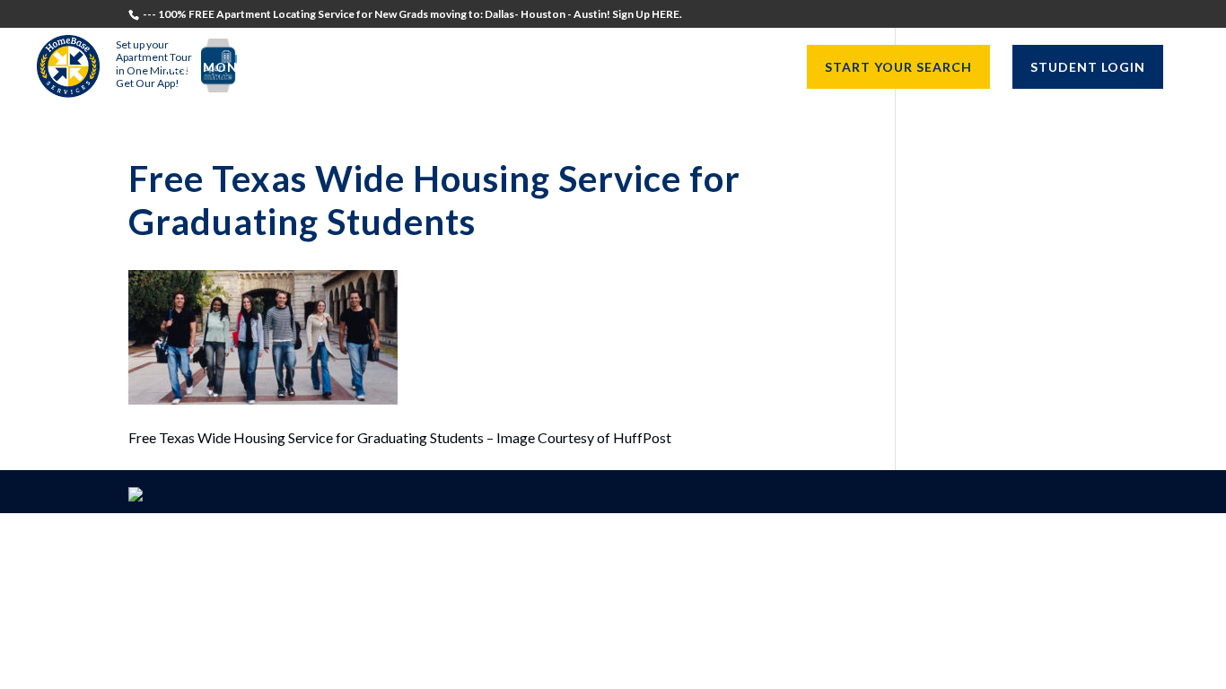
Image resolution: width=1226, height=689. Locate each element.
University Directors (578, 67)
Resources (725, 67)
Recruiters (430, 67)
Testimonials (214, 67)
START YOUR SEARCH (898, 66)
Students (327, 67)
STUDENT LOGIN (1087, 66)
